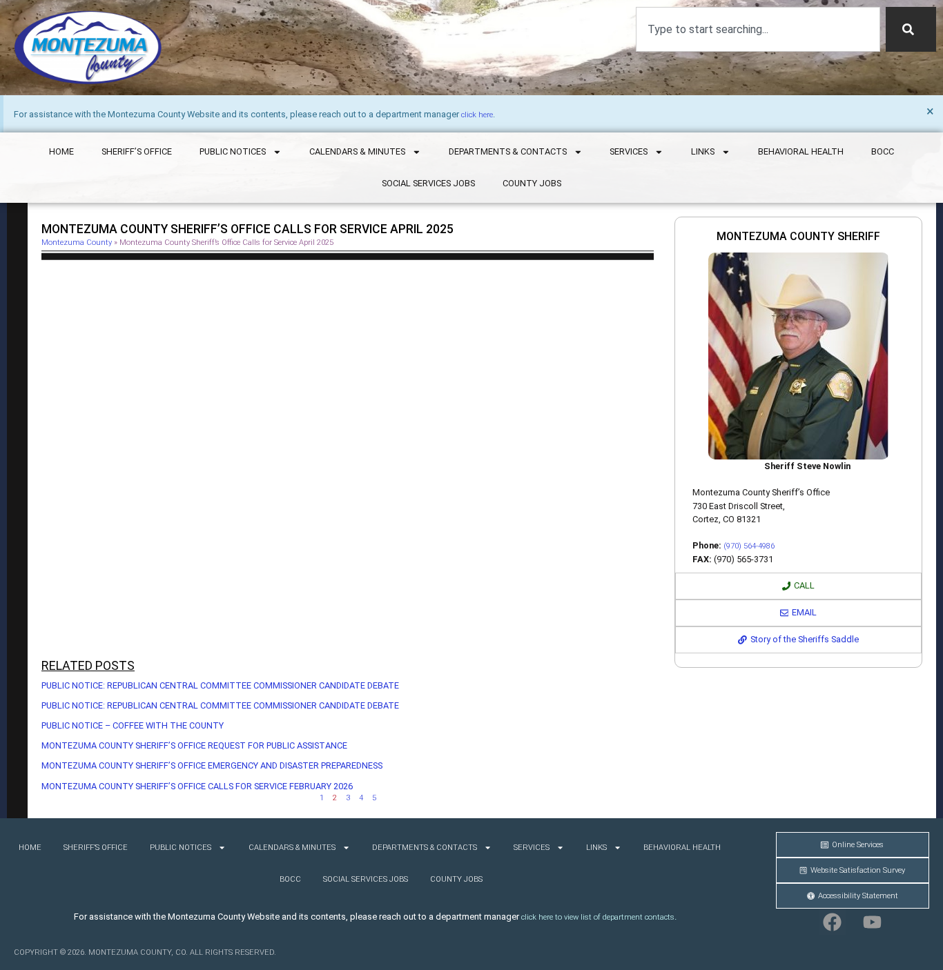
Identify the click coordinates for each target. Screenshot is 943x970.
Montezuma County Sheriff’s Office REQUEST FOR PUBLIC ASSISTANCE (194, 745)
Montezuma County (76, 242)
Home (61, 151)
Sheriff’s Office (136, 151)
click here (477, 114)
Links (702, 151)
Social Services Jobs (428, 183)
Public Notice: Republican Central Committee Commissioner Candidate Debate (220, 685)
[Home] (88, 47)
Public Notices (233, 151)
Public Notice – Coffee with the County (132, 725)
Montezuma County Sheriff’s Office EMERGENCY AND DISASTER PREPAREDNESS (211, 765)
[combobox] (758, 29)
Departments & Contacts (508, 151)
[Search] (911, 29)
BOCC (882, 151)
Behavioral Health (801, 151)
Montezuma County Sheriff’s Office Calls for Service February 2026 (197, 786)
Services (629, 151)
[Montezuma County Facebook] (832, 922)
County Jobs (532, 183)
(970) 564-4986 (749, 546)
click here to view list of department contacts (597, 917)
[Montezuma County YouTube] (872, 922)
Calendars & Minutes (357, 151)
